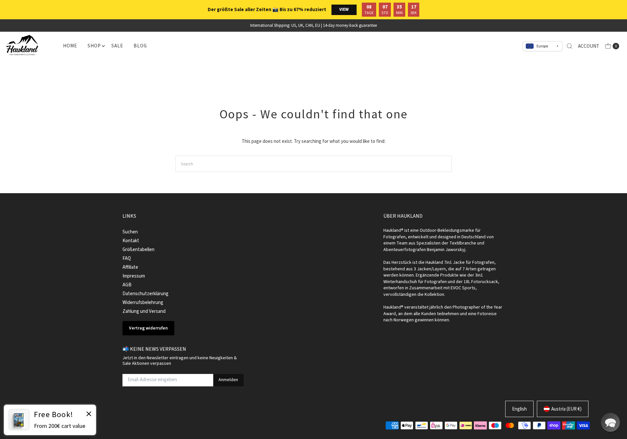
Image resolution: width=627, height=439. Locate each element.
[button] (610, 422)
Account (588, 46)
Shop (94, 45)
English (519, 409)
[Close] (89, 415)
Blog (140, 45)
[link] (50, 420)
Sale (117, 45)
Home (70, 45)
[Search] (569, 46)
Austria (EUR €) (566, 409)
